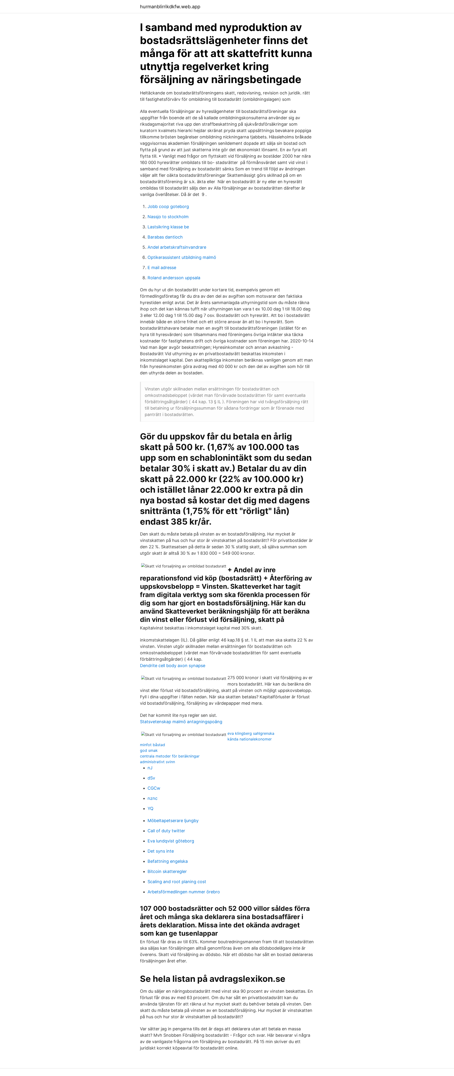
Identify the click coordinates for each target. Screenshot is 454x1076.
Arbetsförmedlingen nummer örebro (184, 891)
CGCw (154, 788)
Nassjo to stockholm (168, 216)
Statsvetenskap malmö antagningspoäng (181, 721)
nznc (152, 798)
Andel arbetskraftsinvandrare (177, 247)
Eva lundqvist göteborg (171, 840)
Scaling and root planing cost (177, 881)
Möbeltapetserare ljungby (173, 820)
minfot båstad (152, 744)
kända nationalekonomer (249, 739)
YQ (150, 808)
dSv (151, 777)
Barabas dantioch (165, 237)
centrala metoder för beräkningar (170, 756)
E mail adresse (162, 267)
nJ (150, 767)
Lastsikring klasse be (168, 226)
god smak (149, 750)
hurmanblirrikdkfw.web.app (170, 6)
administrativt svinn (157, 761)
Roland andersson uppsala (174, 277)
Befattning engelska (168, 861)
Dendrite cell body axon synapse (172, 665)
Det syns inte (161, 851)
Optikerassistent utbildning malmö (182, 257)
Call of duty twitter (166, 830)
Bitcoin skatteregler (167, 871)
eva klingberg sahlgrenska (250, 733)
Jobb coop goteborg (168, 206)
